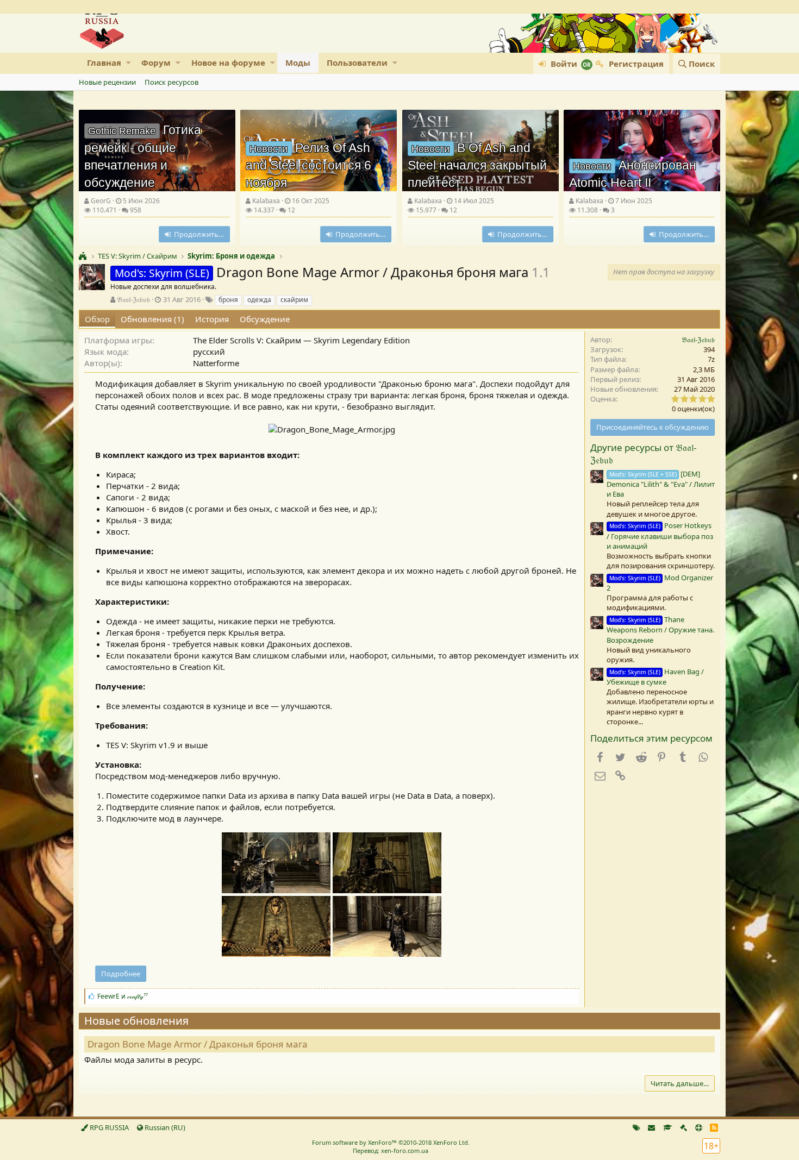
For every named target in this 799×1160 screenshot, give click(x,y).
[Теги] (636, 1127)
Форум (156, 62)
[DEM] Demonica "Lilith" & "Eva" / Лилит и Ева (661, 484)
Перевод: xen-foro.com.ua (390, 1150)
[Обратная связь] (651, 1127)
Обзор (97, 318)
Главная (104, 62)
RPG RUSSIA (108, 1127)
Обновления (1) (152, 318)
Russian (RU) (164, 1127)
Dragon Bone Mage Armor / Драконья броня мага (198, 1044)
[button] (128, 63)
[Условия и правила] (668, 1127)
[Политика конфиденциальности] (683, 1127)
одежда (259, 299)
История (212, 318)
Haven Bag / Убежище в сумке (655, 677)
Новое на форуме (228, 62)
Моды (297, 62)
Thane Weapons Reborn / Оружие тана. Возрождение (660, 629)
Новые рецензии (107, 82)
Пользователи (357, 62)
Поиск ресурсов (171, 82)
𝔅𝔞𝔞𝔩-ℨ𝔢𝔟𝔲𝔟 (133, 299)
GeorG (101, 200)
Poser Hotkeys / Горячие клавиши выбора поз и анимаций (660, 535)
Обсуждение (265, 318)
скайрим (294, 299)
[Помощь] (698, 1127)
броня (228, 299)
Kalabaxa (266, 200)
